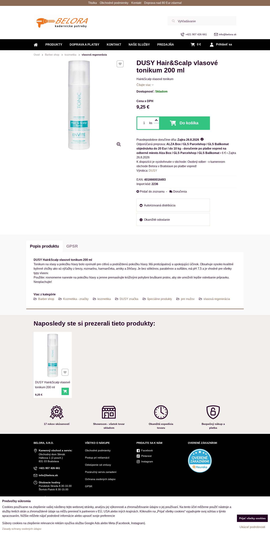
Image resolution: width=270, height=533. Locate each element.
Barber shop (46, 299)
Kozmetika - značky (76, 299)
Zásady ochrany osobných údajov (21, 528)
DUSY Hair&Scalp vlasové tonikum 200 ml (52, 385)
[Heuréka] (200, 471)
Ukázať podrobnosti (252, 527)
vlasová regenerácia (217, 299)
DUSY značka (129, 299)
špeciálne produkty (159, 299)
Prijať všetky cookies (252, 518)
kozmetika (104, 299)
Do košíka (189, 123)
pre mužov (188, 299)
